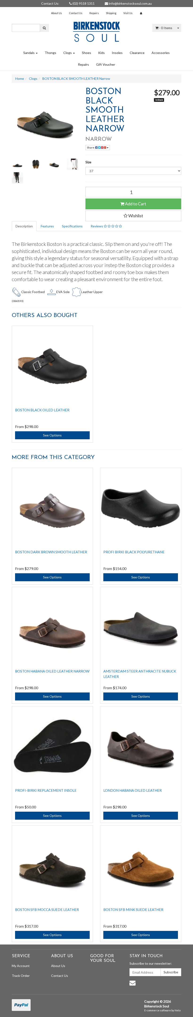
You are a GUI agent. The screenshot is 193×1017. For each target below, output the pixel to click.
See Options (52, 435)
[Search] (44, 28)
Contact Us (75, 13)
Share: (91, 147)
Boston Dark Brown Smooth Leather (51, 552)
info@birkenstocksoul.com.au (130, 3)
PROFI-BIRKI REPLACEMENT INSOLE (45, 790)
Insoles (117, 53)
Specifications (72, 226)
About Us (56, 13)
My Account (21, 966)
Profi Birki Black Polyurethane (134, 552)
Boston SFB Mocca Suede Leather (47, 909)
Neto (178, 1010)
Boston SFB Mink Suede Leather (133, 909)
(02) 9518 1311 (83, 3)
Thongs (50, 53)
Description (24, 226)
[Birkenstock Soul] (96, 30)
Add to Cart (135, 203)
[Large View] (17, 164)
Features (47, 226)
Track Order (21, 976)
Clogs (67, 53)
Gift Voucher (105, 64)
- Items (165, 28)
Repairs (94, 13)
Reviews (97, 226)
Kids (101, 53)
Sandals (29, 53)
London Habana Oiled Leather (132, 790)
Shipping (111, 13)
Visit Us (128, 13)
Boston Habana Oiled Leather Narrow (52, 671)
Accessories (161, 53)
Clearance (137, 53)
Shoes (86, 53)
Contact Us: (50, 3)
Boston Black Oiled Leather (42, 410)
